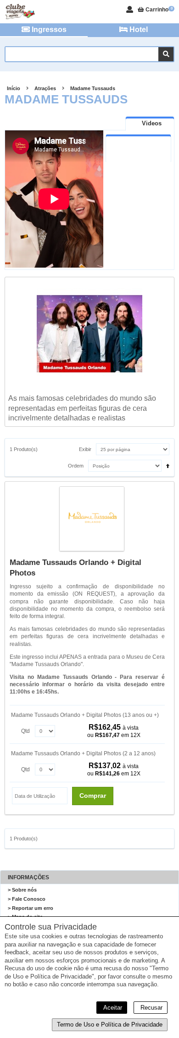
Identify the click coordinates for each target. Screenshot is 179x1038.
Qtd (25, 731)
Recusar (150, 1007)
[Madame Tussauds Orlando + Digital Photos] (92, 519)
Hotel (138, 29)
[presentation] (149, 123)
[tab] (149, 123)
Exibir (85, 449)
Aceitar (111, 1007)
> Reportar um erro (30, 908)
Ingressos (48, 29)
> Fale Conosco (26, 899)
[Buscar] (165, 54)
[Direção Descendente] (165, 463)
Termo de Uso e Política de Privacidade (109, 1024)
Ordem (76, 465)
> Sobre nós (22, 890)
